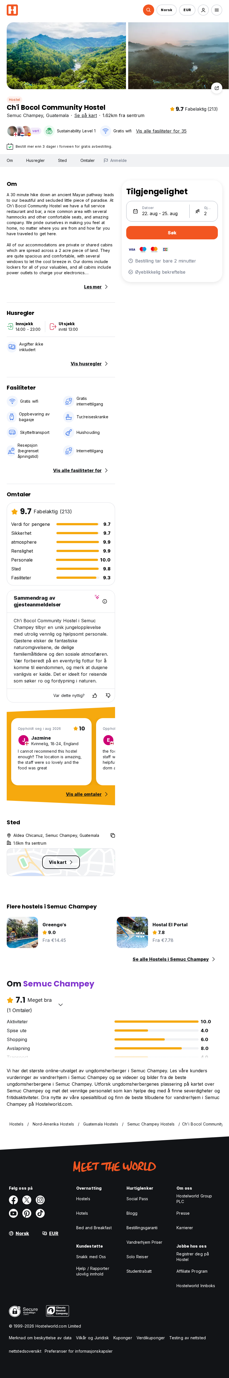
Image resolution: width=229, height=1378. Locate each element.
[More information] (104, 601)
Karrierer (184, 1227)
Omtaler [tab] (87, 160)
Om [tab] (10, 160)
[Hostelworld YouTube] (13, 1213)
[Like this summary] (94, 695)
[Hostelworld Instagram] (40, 1199)
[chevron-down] (60, 1004)
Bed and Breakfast (94, 1227)
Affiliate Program (191, 1271)
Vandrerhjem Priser (145, 1242)
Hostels (83, 1198)
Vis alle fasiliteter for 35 (161, 131)
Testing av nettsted (187, 1337)
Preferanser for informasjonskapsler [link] (79, 1351)
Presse (183, 1213)
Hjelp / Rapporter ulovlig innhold (92, 1271)
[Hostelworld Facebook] (13, 1199)
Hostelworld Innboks (195, 1285)
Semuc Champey (25, 115)
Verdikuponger (151, 1337)
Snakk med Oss (91, 1256)
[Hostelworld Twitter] (26, 1199)
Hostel (14, 100)
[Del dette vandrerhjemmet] (216, 88)
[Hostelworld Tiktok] (40, 1213)
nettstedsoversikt (25, 1351)
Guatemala (57, 115)
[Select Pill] (148, 10)
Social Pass (137, 1198)
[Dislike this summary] (108, 695)
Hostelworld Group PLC (194, 1199)
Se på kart (85, 115)
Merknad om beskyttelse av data (40, 1337)
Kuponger (122, 1337)
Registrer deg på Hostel (192, 1256)
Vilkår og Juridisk (92, 1337)
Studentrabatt (139, 1271)
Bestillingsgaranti (142, 1227)
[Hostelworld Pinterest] (26, 1213)
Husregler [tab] (35, 160)
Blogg (132, 1213)
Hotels (82, 1213)
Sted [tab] (62, 160)
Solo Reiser (137, 1256)
